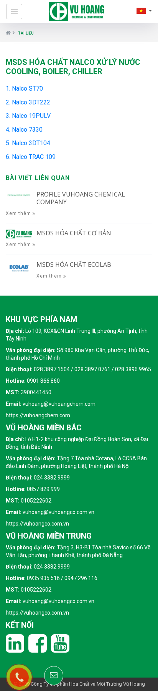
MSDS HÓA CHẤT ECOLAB (73, 264)
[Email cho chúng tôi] (53, 675)
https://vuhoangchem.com (38, 415)
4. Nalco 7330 (24, 129)
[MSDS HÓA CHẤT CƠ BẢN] (19, 233)
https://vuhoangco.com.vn (37, 524)
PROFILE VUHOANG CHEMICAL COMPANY (80, 198)
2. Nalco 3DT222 (28, 102)
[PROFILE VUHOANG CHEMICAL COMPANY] (19, 194)
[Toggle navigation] (14, 11)
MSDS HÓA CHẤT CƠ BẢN (73, 233)
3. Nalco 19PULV (28, 115)
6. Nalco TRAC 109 (31, 156)
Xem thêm (19, 213)
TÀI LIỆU (26, 33)
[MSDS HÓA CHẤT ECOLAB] (19, 267)
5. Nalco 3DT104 (28, 143)
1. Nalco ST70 (24, 88)
